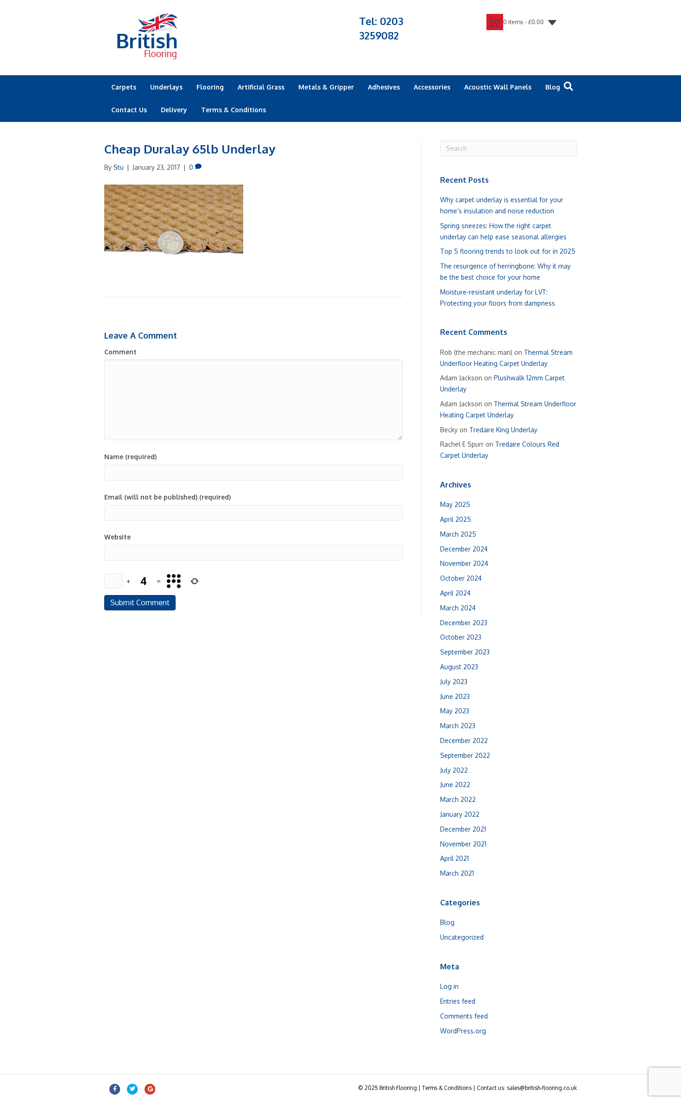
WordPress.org (463, 1031)
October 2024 (461, 578)
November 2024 (464, 563)
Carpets (123, 87)
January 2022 (459, 814)
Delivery (174, 110)
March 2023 (457, 726)
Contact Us (129, 110)
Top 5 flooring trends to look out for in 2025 (507, 251)
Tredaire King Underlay (503, 430)
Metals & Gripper (326, 87)
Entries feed (457, 1001)
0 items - (523, 22)
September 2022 (465, 755)
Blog (552, 87)
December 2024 (464, 549)
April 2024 (455, 593)
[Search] (568, 86)
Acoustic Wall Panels (497, 87)
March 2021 (457, 873)
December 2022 (464, 740)
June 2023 (455, 696)
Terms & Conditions (233, 110)
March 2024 (458, 608)
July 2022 (454, 770)
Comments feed (464, 1016)
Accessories (432, 87)
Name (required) (130, 457)
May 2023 (454, 711)
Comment (120, 352)
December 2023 (463, 623)
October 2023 (460, 637)
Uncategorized (462, 937)
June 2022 (455, 784)
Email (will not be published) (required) (167, 497)
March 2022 (458, 799)
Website (117, 537)
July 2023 (453, 682)
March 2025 (458, 534)
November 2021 (463, 844)
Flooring (210, 87)
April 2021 (454, 858)
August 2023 (459, 667)
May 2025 (455, 504)
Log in (449, 986)
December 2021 (463, 829)
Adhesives (384, 87)
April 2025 (455, 519)
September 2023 (465, 652)
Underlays (166, 87)
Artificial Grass (261, 87)
